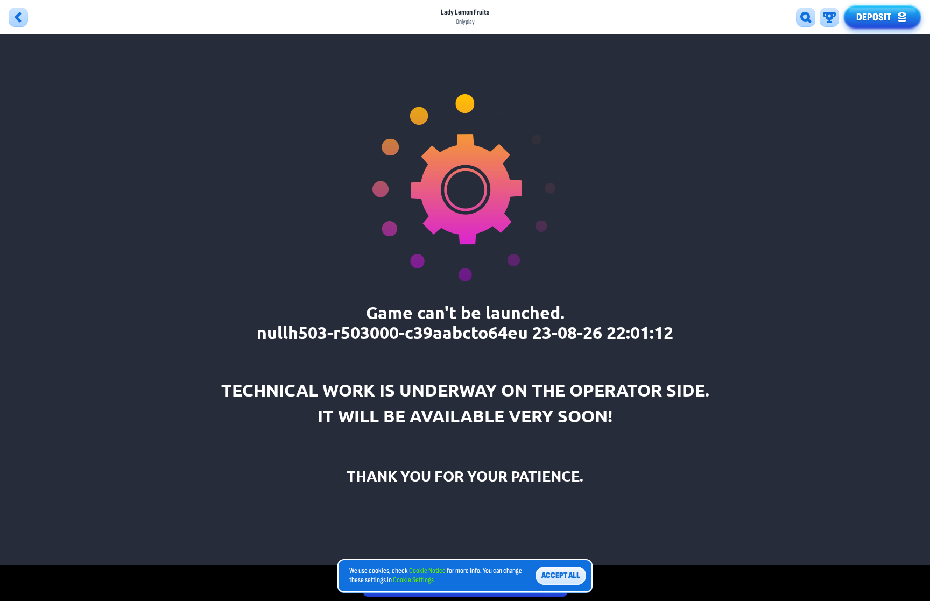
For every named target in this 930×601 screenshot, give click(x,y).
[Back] (18, 17)
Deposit (873, 17)
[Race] (829, 17)
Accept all (560, 575)
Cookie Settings (413, 580)
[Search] (805, 17)
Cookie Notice (427, 571)
